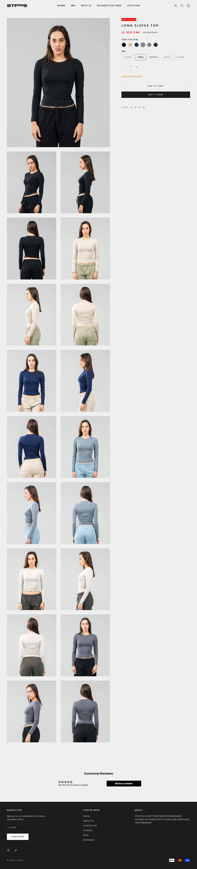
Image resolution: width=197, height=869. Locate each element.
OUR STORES (133, 5)
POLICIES (87, 830)
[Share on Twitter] (135, 107)
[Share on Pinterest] (139, 107)
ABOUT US (86, 5)
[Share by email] (143, 107)
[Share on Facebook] (131, 107)
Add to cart (156, 86)
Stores (86, 816)
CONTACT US (90, 825)
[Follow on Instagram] (8, 850)
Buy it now (156, 94)
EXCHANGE (88, 839)
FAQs (86, 835)
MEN (73, 5)
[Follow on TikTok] (15, 850)
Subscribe (17, 836)
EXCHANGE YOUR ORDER (109, 5)
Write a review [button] (124, 783)
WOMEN (61, 5)
